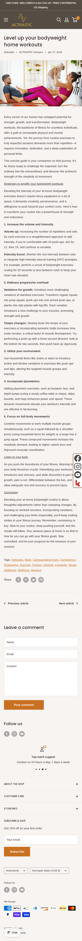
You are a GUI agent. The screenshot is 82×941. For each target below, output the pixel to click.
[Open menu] (6, 19)
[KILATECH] (77, 482)
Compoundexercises (46, 559)
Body (28, 559)
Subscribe (17, 851)
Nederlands (12, 870)
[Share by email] (41, 579)
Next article (66, 603)
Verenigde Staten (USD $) (46, 870)
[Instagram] (77, 466)
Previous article (18, 603)
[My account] (67, 20)
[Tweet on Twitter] (33, 579)
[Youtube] (77, 474)
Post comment (24, 704)
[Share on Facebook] (18, 579)
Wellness (23, 570)
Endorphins (11, 565)
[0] (74, 19)
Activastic (9, 52)
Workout (36, 570)
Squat (72, 565)
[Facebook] (77, 458)
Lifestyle (48, 565)
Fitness (36, 565)
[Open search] (59, 20)
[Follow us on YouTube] (22, 733)
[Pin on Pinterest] (26, 579)
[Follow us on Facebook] (7, 733)
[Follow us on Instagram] (14, 733)
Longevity (61, 565)
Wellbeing (10, 570)
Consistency (68, 559)
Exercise (25, 565)
